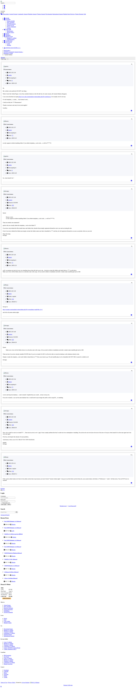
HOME (7, 18)
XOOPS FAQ (8, 41)
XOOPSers (6, 611)
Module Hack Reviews (69, 14)
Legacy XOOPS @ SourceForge (12, 647)
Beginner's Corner (8, 53)
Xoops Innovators (8, 609)
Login (8, 43)
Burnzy (10, 130)
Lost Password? (72, 506)
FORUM (7, 29)
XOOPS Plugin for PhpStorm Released (13, 553)
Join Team (6, 657)
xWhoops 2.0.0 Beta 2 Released (11, 572)
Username (3, 496)
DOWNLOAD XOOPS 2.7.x (12, 47)
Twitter (5, 677)
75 (12, 135)
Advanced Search (5, 515)
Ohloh (5, 675)
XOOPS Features (11, 24)
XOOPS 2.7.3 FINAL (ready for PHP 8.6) (13, 534)
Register (9, 45)
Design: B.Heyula (68, 685)
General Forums (13, 14)
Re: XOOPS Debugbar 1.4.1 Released (12, 521)
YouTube (6, 674)
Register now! (63, 506)
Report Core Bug (8, 664)
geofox (10, 75)
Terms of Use (4, 682)
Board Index (10, 31)
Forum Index (5, 14)
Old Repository (11, 39)
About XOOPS (11, 21)
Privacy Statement (11, 26)
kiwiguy (10, 200)
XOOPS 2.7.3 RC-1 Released (10, 559)
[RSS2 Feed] (34, 682)
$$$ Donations (7, 655)
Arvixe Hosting (25, 682)
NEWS (7, 33)
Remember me (6, 503)
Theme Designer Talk (80, 14)
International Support (57, 14)
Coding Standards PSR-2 (10, 649)
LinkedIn (6, 671)
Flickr (5, 673)
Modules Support (32, 14)
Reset (9, 504)
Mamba (13, 524)
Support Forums (8, 634)
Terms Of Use (10, 25)
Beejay (10, 293)
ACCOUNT (8, 42)
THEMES (7, 35)
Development (48, 14)
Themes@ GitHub (8, 631)
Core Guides (7, 621)
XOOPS (7, 19)
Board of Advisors (8, 608)
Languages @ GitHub (9, 633)
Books (5, 618)
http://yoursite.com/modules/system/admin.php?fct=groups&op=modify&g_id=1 (23, 309)
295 (13, 205)
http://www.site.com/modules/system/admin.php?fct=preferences (35, 96)
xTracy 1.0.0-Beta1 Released (10, 578)
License (9, 28)
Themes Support (41, 14)
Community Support (23, 14)
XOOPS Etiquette (8, 612)
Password (3, 499)
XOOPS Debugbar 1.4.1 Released (11, 565)
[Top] (131, 110)
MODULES (8, 36)
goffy (13, 531)
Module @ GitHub (11, 38)
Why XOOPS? (10, 22)
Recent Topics (10, 32)
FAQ (5, 620)
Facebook (6, 670)
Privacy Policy (11, 682)
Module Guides (7, 622)
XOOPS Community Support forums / (13, 52)
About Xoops (7, 605)
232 (13, 299)
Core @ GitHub (8, 642)
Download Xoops (8, 629)
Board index (7, 50)
